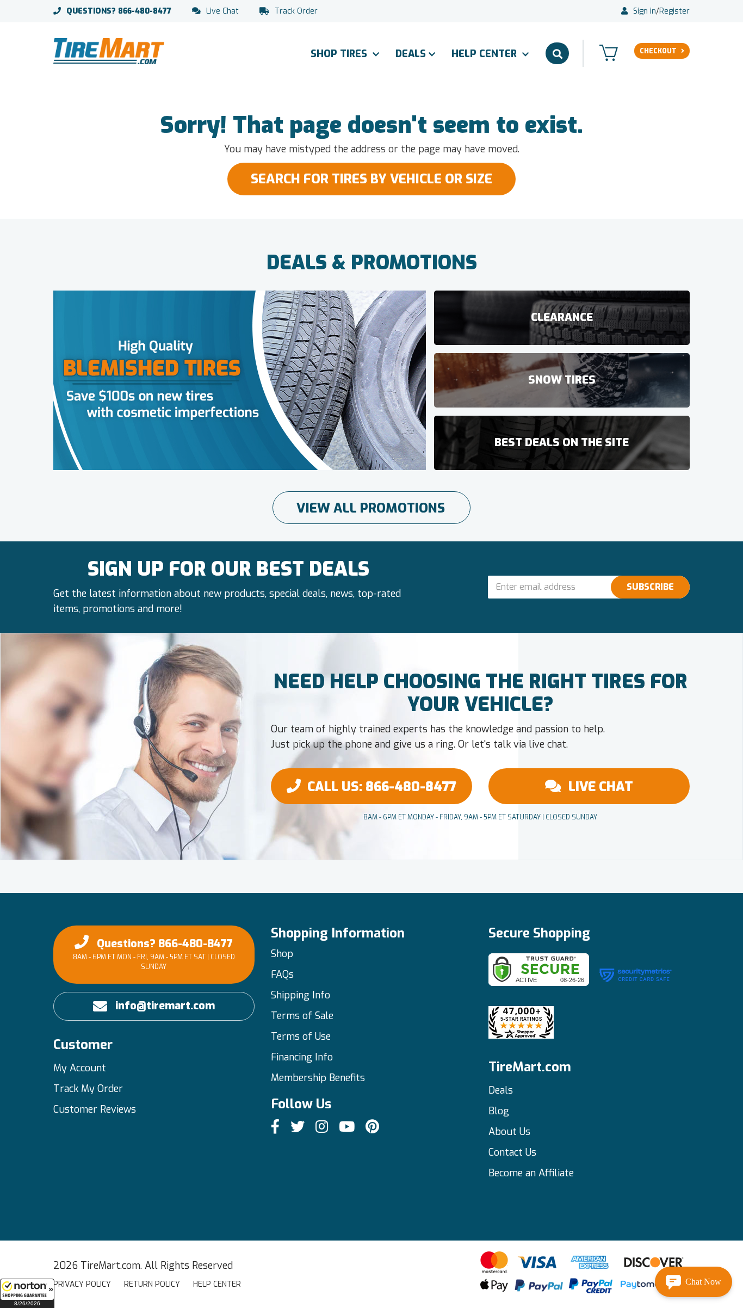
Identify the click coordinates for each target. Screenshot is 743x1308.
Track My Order (88, 1088)
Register (674, 11)
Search (557, 53)
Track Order (296, 11)
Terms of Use (301, 1036)
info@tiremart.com (165, 1005)
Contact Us (512, 1152)
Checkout (658, 51)
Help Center (485, 53)
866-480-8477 (118, 11)
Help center (217, 1284)
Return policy (152, 1284)
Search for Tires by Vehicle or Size (371, 179)
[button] (27, 1293)
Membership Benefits (318, 1077)
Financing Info (302, 1057)
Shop (282, 953)
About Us (509, 1131)
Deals (410, 53)
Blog (498, 1111)
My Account (79, 1068)
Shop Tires (340, 53)
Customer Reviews (94, 1109)
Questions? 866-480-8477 (154, 953)
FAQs (282, 974)
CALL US (381, 786)
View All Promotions (370, 508)
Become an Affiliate (531, 1173)
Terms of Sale (302, 1015)
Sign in (644, 11)
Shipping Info (300, 995)
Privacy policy (82, 1284)
